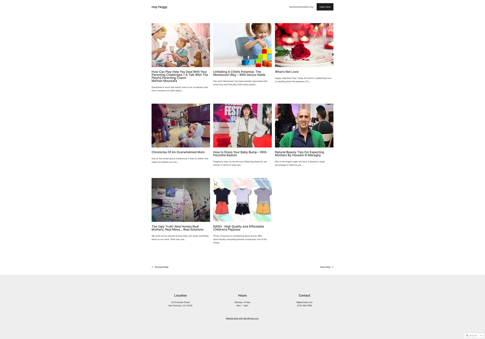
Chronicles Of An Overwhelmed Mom (178, 152)
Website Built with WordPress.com (242, 318)
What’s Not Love (286, 71)
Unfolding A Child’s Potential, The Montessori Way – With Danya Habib (239, 73)
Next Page (326, 267)
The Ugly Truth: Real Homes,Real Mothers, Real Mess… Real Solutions (177, 228)
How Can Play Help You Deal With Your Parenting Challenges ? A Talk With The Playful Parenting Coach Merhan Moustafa (180, 76)
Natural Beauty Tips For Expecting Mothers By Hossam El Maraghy (299, 154)
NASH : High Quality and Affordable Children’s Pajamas (238, 228)
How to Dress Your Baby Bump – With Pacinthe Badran (240, 154)
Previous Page (160, 267)
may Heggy (159, 7)
